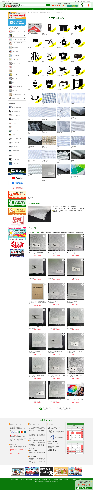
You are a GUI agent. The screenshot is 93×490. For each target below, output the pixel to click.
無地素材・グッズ (50, 12)
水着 (29, 89)
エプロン (59, 47)
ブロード (30, 174)
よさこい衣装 (60, 61)
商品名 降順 (64, 232)
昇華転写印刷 (43, 12)
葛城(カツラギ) (31, 160)
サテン (72, 117)
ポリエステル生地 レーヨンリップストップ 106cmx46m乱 (56, 392)
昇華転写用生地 (59, 12)
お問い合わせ (66, 9)
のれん (58, 33)
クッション (59, 75)
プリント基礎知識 (43, 9)
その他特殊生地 (74, 176)
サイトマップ (79, 479)
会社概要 (16, 479)
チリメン (44, 131)
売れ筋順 (48, 232)
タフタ (72, 160)
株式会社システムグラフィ (53, 443)
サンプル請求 (66, 479)
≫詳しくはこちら (32, 438)
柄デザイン (59, 132)
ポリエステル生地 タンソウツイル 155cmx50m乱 (75, 319)
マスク (29, 103)
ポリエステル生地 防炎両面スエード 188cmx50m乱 (56, 344)
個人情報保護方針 (59, 437)
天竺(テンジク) (45, 160)
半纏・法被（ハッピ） (33, 61)
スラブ (58, 161)
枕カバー (59, 89)
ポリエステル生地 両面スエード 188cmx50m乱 (37, 319)
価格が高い (79, 232)
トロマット (73, 103)
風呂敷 (72, 61)
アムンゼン (59, 117)
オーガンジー (31, 132)
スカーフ (44, 47)
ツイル (43, 117)
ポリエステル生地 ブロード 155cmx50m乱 (75, 294)
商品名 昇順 (56, 232)
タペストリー (45, 75)
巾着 (43, 61)
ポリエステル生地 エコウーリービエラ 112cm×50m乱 (75, 245)
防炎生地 (59, 174)
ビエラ (43, 179)
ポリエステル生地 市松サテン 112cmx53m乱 (56, 245)
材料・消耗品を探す (35, 12)
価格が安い (71, 232)
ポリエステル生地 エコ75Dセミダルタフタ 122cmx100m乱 (75, 269)
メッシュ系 (73, 146)
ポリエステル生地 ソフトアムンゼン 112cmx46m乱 (75, 344)
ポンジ (43, 103)
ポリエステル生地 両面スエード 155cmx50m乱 (37, 269)
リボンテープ (74, 33)
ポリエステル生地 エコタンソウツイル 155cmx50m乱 (37, 344)
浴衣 (43, 89)
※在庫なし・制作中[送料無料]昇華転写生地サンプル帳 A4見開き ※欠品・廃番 (37, 294)
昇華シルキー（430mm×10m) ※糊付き (75, 392)
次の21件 (72, 409)
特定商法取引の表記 (58, 479)
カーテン (73, 89)
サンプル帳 (30, 197)
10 (66, 408)
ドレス (29, 75)
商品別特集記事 (29, 479)
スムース (73, 131)
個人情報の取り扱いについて (47, 479)
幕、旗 (29, 47)
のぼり (43, 33)
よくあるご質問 (55, 9)
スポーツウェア (74, 75)
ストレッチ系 (31, 146)
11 (69, 408)
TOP (24, 9)
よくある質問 (22, 479)
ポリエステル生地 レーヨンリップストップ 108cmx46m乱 (56, 319)
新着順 (42, 232)
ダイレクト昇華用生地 (33, 33)
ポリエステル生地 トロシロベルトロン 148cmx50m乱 (56, 368)
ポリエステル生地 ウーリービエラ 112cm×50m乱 (56, 269)
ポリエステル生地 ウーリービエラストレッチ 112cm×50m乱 (37, 392)
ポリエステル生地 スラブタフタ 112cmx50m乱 (37, 245)
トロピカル (59, 103)
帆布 (58, 146)
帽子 (72, 47)
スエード (30, 117)
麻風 (43, 146)
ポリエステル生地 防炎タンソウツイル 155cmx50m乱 (37, 368)
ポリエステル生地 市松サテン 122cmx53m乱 (56, 294)
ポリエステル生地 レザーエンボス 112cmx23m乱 (75, 368)
